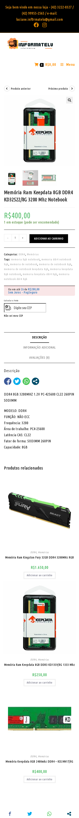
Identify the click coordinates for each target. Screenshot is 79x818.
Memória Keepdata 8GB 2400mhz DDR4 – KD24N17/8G (39, 761)
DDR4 (22, 254)
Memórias (33, 254)
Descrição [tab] (39, 337)
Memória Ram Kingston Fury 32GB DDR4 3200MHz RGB (39, 557)
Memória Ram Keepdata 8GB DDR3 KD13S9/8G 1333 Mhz (39, 664)
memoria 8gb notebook (25, 259)
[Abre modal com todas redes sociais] (35, 381)
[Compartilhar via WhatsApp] (26, 381)
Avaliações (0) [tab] (39, 357)
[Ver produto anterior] (7, 88)
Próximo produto (58, 88)
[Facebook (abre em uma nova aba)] (36, 24)
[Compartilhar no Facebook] (7, 381)
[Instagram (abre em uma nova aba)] (44, 24)
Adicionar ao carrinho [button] (39, 575)
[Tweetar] (17, 381)
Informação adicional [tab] (39, 347)
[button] (69, 100)
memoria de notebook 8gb (55, 264)
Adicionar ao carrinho (49, 238)
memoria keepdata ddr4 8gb (40, 274)
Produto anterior (21, 88)
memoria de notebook (23, 264)
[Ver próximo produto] (72, 88)
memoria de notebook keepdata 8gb (26, 269)
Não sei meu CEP (13, 315)
